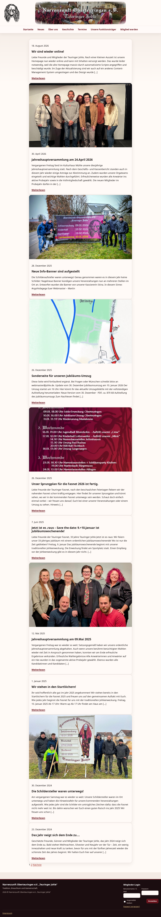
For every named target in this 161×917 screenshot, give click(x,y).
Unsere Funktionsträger (103, 29)
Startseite (28, 29)
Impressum (7, 913)
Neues (40, 29)
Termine (82, 29)
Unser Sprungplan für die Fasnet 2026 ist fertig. (65, 484)
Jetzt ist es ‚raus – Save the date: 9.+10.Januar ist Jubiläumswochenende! (65, 529)
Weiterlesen (38, 78)
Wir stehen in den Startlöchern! (54, 687)
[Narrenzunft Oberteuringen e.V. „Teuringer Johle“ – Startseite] (12, 13)
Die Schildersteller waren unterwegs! (58, 791)
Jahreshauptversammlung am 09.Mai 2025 (61, 639)
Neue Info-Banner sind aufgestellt (56, 271)
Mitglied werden (129, 29)
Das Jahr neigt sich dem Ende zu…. (56, 835)
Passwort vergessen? (131, 906)
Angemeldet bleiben (131, 901)
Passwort (145, 889)
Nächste (37, 864)
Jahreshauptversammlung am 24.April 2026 (62, 160)
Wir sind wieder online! (48, 51)
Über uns (53, 29)
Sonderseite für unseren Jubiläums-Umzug (61, 376)
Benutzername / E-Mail (130, 890)
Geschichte (68, 29)
